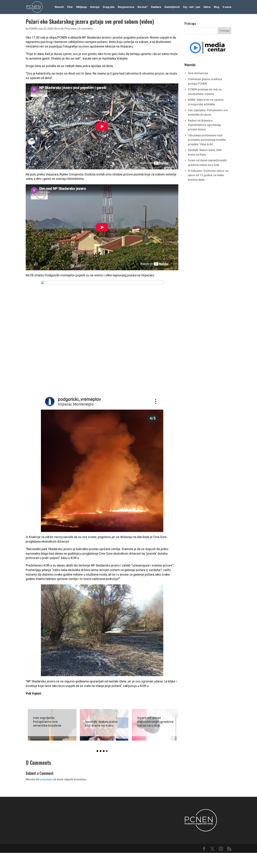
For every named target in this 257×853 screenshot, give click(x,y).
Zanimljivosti (172, 7)
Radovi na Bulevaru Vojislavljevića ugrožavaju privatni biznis (204, 125)
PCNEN (33, 28)
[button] (97, 751)
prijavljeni (46, 779)
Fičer (70, 7)
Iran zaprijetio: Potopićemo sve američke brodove (50, 722)
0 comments (85, 28)
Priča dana (71, 28)
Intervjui (94, 7)
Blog (216, 7)
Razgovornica (126, 7)
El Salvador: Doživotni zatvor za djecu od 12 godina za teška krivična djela (208, 175)
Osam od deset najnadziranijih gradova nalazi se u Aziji (154, 722)
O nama (227, 7)
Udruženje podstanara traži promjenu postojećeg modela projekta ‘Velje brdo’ (207, 140)
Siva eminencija (198, 73)
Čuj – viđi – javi (191, 7)
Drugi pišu (109, 7)
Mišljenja (81, 7)
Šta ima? (142, 7)
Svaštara (156, 7)
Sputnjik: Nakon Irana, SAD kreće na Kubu (102, 722)
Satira (207, 7)
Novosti (59, 7)
